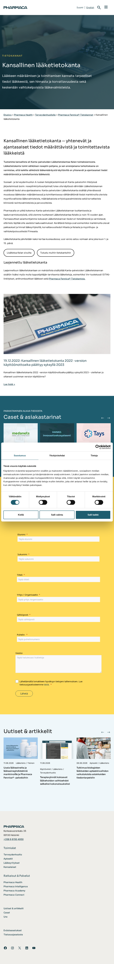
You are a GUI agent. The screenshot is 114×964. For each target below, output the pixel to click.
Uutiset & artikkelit (14, 908)
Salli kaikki (93, 514)
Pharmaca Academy (14, 890)
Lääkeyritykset (12, 863)
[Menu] (106, 6)
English (90, 7)
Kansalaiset (10, 867)
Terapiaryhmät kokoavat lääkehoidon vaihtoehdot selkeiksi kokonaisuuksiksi (55, 780)
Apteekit (8, 858)
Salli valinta (57, 514)
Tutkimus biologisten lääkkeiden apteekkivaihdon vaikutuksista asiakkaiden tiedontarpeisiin (93, 772)
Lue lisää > (9, 384)
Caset (7, 912)
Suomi (80, 7)
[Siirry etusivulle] (27, 7)
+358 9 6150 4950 (14, 839)
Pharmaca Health (23, 115)
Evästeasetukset (13, 930)
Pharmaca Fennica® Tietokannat (75, 115)
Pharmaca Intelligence (16, 886)
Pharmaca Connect (14, 894)
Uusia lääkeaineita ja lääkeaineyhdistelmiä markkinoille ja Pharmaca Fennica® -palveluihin (18, 772)
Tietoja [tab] (94, 455)
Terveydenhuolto (13, 854)
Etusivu (8, 115)
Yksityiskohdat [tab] (57, 455)
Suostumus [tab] (20, 455)
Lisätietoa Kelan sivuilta (19, 252)
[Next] (108, 418)
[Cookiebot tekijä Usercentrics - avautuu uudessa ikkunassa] (98, 447)
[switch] (43, 502)
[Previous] (102, 418)
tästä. (46, 684)
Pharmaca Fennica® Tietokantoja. (67, 278)
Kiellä (21, 514)
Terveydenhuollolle (45, 115)
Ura (5, 916)
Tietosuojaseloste (13, 934)
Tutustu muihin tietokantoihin (55, 252)
